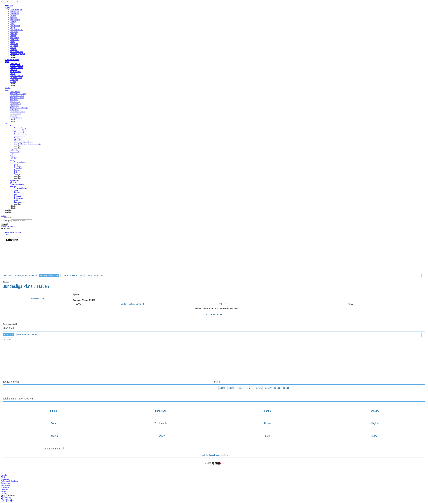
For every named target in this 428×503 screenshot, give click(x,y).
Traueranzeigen (19, 136)
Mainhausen (14, 32)
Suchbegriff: (7, 221)
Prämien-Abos (15, 102)
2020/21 (240, 388)
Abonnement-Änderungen (19, 108)
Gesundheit (18, 168)
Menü (3, 216)
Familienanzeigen (20, 134)
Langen (12, 28)
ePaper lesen (14, 106)
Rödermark (14, 44)
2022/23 (222, 388)
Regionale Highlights (17, 54)
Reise (16, 172)
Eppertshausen (15, 20)
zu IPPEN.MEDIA (7, 501)
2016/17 (268, 388)
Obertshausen (14, 40)
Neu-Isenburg (15, 38)
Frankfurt (13, 48)
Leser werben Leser (17, 96)
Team (16, 190)
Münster (13, 36)
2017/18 (259, 388)
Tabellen (13, 82)
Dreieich (13, 16)
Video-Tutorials (15, 114)
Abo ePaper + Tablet (17, 98)
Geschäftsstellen (15, 104)
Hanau (12, 24)
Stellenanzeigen (19, 132)
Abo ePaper (14, 100)
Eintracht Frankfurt (16, 68)
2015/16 (277, 388)
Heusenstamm (15, 26)
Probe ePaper (14, 110)
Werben (17, 138)
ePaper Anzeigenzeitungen (23, 142)
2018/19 (249, 388)
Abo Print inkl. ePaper (18, 94)
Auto (16, 164)
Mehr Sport (14, 80)
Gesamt (7, 340)
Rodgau (12, 42)
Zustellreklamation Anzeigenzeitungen (27, 144)
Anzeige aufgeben (20, 130)
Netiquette (18, 196)
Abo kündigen (6, 497)
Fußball (12, 74)
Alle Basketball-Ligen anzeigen (215, 455)
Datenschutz (18, 198)
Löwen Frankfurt (16, 78)
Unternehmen (5, 491)
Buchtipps (17, 166)
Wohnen (17, 174)
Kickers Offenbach (16, 66)
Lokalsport (13, 70)
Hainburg (13, 22)
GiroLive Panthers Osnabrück (132, 304)
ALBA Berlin (221, 304)
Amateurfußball (15, 72)
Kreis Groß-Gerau (16, 52)
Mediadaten (18, 140)
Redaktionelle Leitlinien (9, 481)
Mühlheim (13, 34)
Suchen (4, 224)
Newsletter (13, 116)
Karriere (17, 170)
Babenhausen (14, 12)
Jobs (15, 194)
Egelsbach (13, 18)
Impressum (18, 202)
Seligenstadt (14, 46)
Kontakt (17, 192)
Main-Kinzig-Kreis (16, 30)
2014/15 (286, 388)
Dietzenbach (14, 14)
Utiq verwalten (6, 485)
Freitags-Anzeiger (16, 118)
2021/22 (231, 388)
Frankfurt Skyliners (16, 76)
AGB (16, 200)
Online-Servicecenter (17, 112)
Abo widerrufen (6, 499)
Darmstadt (13, 50)
